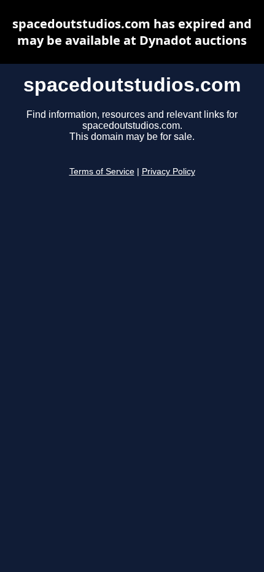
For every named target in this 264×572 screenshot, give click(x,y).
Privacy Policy (168, 171)
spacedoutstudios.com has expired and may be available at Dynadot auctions (132, 31)
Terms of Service (101, 171)
